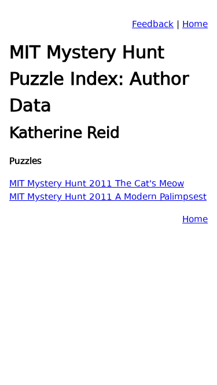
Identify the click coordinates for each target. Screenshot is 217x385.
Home (195, 25)
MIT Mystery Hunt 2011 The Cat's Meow (96, 184)
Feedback (153, 25)
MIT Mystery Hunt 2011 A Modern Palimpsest (108, 197)
